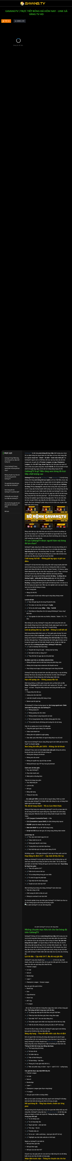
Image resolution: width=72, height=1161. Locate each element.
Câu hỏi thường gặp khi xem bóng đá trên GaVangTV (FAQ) (12, 505)
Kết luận (7, 511)
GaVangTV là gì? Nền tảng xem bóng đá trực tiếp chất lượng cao (12, 460)
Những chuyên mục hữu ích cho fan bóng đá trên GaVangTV (12, 477)
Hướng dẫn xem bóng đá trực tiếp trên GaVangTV (11, 497)
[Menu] (2, 3)
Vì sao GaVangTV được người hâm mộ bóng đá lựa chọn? (12, 468)
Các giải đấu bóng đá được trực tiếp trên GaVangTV (12, 484)
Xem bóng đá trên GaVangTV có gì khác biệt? (12, 490)
